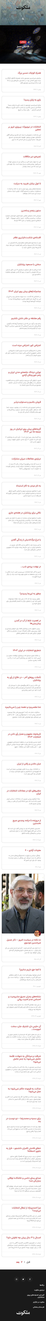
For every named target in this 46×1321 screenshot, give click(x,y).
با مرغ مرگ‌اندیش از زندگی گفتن (26, 540)
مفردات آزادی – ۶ (33, 850)
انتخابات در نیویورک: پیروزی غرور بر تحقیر (24, 128)
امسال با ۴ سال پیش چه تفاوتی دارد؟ (23, 1237)
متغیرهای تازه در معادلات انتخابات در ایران (24, 792)
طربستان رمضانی (38, 1307)
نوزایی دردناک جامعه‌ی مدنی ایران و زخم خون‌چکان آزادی (24, 373)
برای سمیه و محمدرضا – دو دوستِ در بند (23, 1120)
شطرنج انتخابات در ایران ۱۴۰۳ (27, 650)
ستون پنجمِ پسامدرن (31, 210)
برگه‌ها (42, 1285)
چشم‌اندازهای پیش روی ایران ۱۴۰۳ (24, 291)
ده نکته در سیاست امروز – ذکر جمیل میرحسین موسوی (24, 941)
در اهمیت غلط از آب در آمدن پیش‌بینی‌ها (27, 622)
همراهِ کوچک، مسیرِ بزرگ (29, 73)
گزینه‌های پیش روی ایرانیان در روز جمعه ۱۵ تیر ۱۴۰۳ (25, 430)
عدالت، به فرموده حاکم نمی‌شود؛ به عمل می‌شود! (24, 1090)
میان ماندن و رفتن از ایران (29, 764)
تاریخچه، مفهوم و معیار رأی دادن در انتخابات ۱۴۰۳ (24, 735)
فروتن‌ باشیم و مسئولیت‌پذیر (27, 402)
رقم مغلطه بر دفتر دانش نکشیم (26, 318)
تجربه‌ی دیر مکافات (32, 156)
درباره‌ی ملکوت (39, 1290)
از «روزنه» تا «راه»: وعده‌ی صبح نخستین (27, 822)
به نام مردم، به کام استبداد (28, 486)
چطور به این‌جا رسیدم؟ (30, 593)
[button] (42, 15)
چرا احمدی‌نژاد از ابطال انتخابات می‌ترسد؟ (26, 1209)
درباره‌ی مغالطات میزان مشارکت (26, 459)
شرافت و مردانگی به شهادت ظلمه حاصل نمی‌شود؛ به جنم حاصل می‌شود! (25, 1059)
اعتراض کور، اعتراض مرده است (26, 345)
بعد (17, 1262)
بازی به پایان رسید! (32, 100)
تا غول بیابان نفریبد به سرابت (27, 183)
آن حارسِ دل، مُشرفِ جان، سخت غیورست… (26, 1028)
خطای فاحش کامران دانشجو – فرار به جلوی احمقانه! (23, 1149)
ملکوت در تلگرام (38, 1302)
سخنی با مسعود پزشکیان (29, 264)
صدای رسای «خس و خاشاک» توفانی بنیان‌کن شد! (24, 1179)
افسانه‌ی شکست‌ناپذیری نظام (27, 237)
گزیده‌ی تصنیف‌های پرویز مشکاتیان (35, 1296)
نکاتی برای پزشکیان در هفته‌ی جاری (25, 513)
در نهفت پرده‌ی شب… (31, 567)
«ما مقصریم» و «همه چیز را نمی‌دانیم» (23, 707)
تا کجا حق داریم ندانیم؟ (30, 970)
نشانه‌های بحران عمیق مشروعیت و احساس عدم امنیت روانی (24, 998)
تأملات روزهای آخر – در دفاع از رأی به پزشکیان (24, 679)
